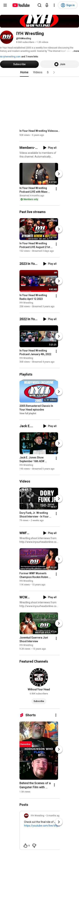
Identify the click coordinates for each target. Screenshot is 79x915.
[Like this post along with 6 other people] (25, 846)
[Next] (58, 173)
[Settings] (54, 5)
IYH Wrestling (26, 302)
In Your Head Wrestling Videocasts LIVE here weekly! (39, 130)
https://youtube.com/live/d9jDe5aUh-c (46, 825)
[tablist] (39, 72)
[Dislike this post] (34, 846)
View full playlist (27, 413)
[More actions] (56, 188)
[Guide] (5, 5)
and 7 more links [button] (29, 56)
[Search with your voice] (47, 5)
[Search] (39, 5)
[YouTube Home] (21, 5)
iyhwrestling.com (12, 56)
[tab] (24, 72)
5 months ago (53, 815)
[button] (54, 72)
